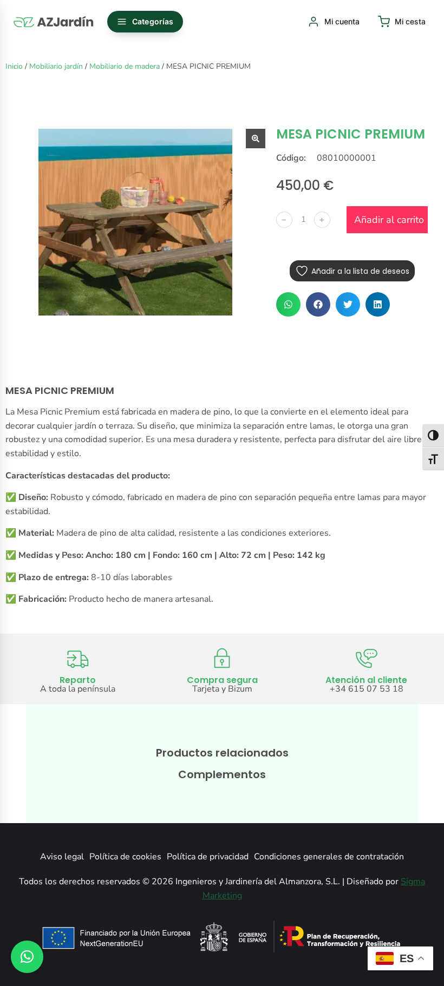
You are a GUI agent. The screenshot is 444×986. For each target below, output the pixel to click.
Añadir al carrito (389, 219)
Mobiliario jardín (56, 66)
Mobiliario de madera (124, 66)
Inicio (14, 66)
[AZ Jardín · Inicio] (54, 21)
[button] (288, 304)
